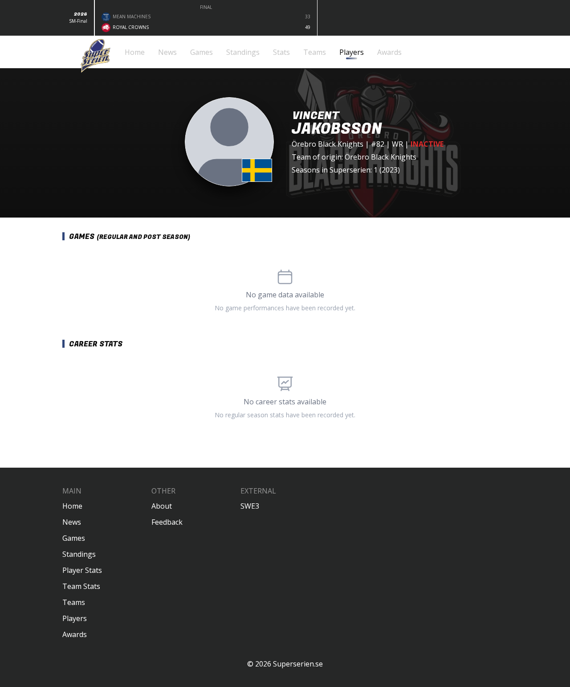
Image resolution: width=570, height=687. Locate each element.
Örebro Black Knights (327, 144)
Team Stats (81, 586)
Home (72, 506)
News (71, 522)
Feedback (167, 522)
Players (74, 618)
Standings (79, 554)
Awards (74, 634)
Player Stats (82, 570)
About (161, 506)
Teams (73, 602)
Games (73, 538)
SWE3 (249, 506)
